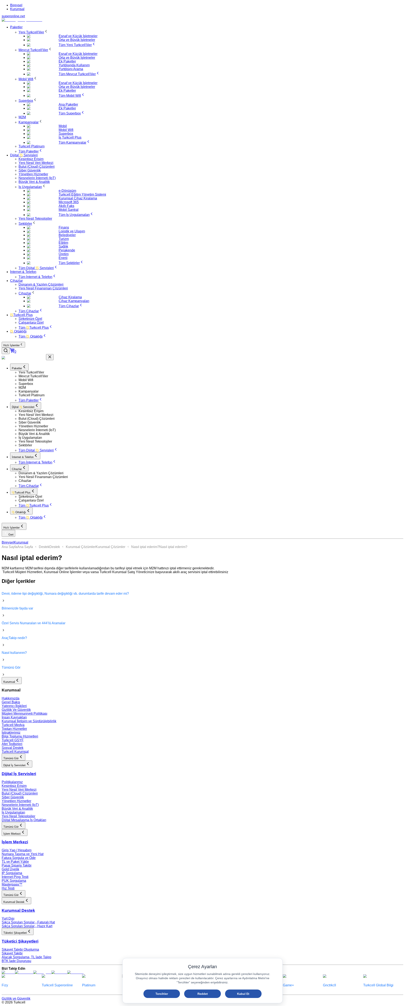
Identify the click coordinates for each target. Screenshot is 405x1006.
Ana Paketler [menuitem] (68, 104)
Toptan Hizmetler (14, 729)
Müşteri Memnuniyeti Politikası (24, 713)
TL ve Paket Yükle (15, 861)
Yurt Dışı (8, 918)
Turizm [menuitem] (64, 239)
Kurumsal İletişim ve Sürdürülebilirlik (29, 721)
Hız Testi (8, 888)
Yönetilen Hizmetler (16, 801)
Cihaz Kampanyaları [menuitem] (74, 301)
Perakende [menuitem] (67, 250)
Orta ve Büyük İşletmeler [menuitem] (77, 40)
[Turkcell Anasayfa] (22, 20)
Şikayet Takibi (12, 953)
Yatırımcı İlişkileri (14, 706)
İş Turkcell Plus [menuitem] (70, 137)
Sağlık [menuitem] (63, 246)
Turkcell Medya (13, 725)
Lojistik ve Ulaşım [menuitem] (72, 231)
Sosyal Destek (12, 748)
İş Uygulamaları (13, 812)
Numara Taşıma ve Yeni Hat (22, 854)
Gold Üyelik (10, 869)
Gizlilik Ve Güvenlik (16, 710)
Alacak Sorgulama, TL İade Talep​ (26, 957)
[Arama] (6, 351)
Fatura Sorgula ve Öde (19, 858)
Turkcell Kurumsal (15, 751)
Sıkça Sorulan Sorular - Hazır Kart (27, 926)
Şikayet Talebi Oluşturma (20, 949)
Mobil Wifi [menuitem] (66, 130)
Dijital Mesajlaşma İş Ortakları (24, 820)
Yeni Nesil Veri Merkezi (19, 789)
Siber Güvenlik (13, 797)
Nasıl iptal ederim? (145, 547)
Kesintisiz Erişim (14, 786)
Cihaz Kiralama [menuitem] (70, 297)
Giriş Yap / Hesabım (16, 850)
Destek (44, 547)
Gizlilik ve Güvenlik (16, 998)
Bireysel (16, 5)
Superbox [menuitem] (66, 133)
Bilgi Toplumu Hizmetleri (20, 736)
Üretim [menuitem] (64, 254)
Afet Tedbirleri (12, 744)
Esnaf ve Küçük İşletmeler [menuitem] (78, 36)
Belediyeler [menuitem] (67, 235)
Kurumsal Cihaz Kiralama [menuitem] (78, 198)
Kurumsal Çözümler (81, 547)
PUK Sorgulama (14, 880)
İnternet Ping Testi (15, 877)
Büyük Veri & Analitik (17, 808)
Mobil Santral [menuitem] (68, 209)
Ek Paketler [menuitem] (67, 61)
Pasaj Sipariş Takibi (16, 865)
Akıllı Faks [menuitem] (66, 206)
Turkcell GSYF (13, 740)
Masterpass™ (12, 884)
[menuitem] (16, 27)
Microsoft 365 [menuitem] (69, 202)
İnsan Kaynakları (14, 717)
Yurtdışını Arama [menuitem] (71, 69)
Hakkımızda (10, 698)
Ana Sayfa (9, 547)
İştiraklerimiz (11, 732)
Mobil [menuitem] (63, 126)
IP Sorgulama (12, 873)
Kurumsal (17, 9)
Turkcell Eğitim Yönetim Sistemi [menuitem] (82, 194)
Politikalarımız (12, 782)
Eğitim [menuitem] (63, 242)
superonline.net (13, 16)
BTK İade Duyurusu (16, 961)
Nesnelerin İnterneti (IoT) (20, 805)
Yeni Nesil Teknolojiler (18, 816)
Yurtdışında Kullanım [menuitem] (74, 65)
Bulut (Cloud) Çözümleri (20, 793)
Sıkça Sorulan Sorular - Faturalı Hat (28, 922)
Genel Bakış (11, 702)
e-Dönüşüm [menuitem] (67, 190)
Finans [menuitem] (64, 227)
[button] (211, 372)
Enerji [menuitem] (63, 258)
